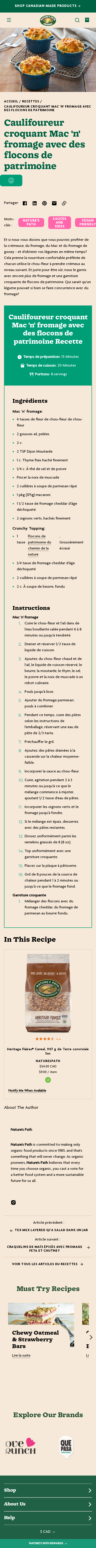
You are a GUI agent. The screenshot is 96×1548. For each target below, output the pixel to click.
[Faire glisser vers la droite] (91, 1337)
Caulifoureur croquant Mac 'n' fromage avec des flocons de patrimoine (47, 108)
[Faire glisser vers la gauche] (5, 1337)
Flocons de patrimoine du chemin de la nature (39, 545)
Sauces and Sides (60, 223)
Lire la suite (21, 1356)
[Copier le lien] (64, 203)
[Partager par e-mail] (54, 203)
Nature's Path (31, 223)
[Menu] (9, 20)
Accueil (11, 101)
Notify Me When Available (27, 1090)
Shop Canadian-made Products (46, 6)
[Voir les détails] (48, 993)
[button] (77, 20)
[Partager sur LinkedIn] (35, 203)
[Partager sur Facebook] (25, 203)
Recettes (30, 101)
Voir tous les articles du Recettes (45, 1264)
